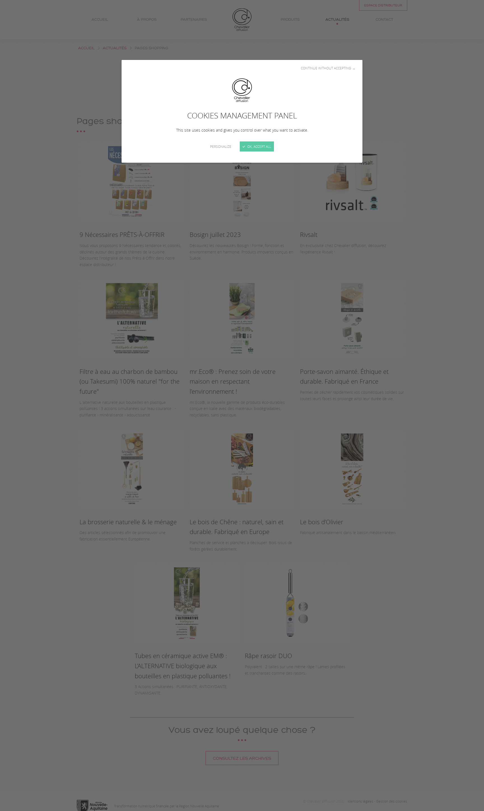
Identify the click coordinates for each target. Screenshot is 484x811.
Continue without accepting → (328, 68)
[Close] (242, 405)
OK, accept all (258, 146)
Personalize (220, 146)
